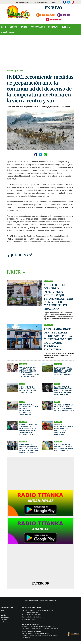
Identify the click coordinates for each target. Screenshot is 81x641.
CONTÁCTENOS (7, 32)
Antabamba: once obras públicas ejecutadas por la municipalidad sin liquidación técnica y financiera (58, 339)
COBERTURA (53, 27)
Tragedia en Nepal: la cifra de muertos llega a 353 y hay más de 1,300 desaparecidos (64, 408)
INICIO (3, 27)
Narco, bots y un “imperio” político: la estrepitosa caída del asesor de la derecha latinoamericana (63, 390)
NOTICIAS (13, 27)
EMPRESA (66, 27)
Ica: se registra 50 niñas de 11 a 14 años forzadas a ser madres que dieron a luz (64, 447)
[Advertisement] (40, 52)
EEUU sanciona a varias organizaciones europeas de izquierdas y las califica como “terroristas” (29, 409)
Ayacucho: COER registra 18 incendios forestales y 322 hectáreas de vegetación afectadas (63, 429)
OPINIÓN (24, 27)
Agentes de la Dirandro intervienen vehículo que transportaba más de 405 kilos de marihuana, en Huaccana (59, 296)
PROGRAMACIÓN (38, 27)
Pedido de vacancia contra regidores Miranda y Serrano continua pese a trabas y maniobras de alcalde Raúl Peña (29, 372)
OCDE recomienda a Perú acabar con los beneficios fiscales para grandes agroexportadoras (63, 371)
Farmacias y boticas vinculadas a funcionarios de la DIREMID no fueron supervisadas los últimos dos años (28, 429)
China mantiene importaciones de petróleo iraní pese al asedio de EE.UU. (28, 390)
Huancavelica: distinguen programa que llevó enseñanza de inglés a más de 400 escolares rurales (29, 448)
